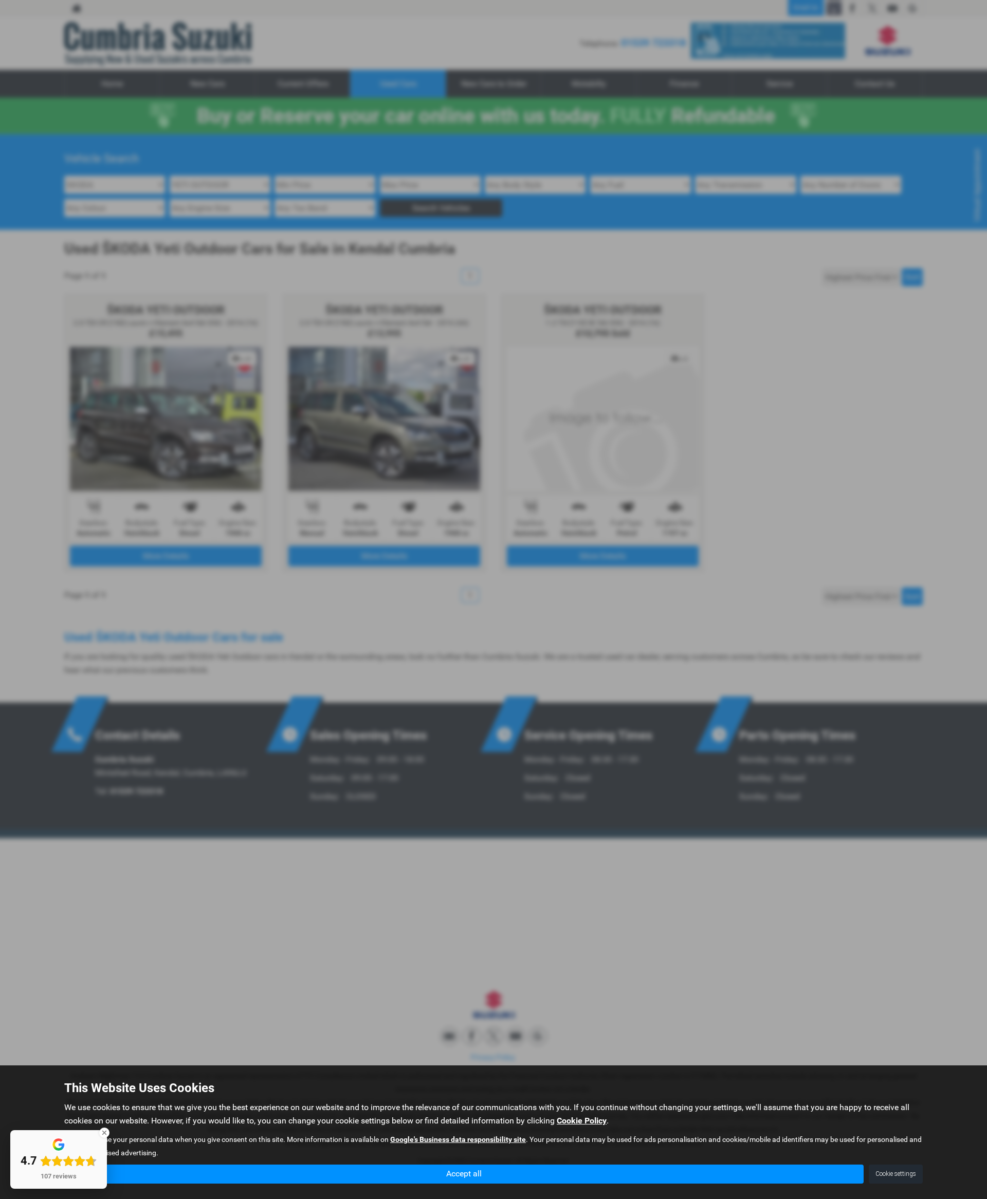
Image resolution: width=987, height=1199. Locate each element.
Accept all (464, 1173)
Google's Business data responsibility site (458, 1139)
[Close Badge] (104, 1133)
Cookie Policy (582, 1121)
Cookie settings (895, 1173)
